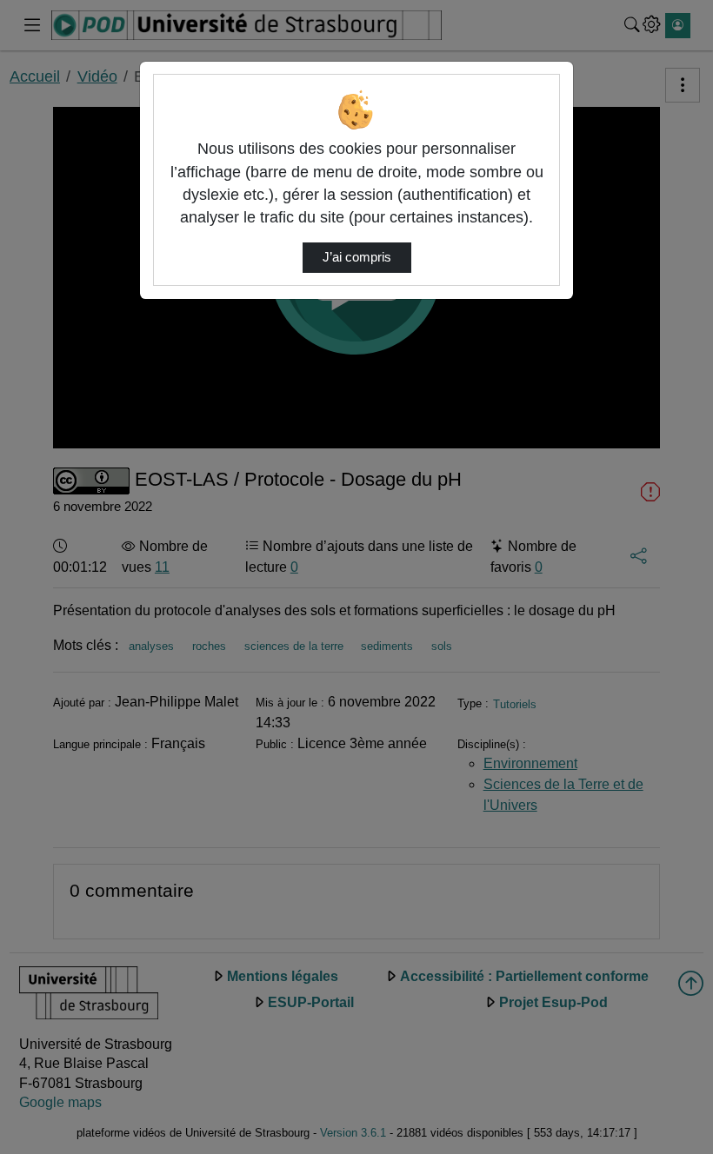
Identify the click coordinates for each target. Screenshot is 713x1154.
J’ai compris (357, 257)
